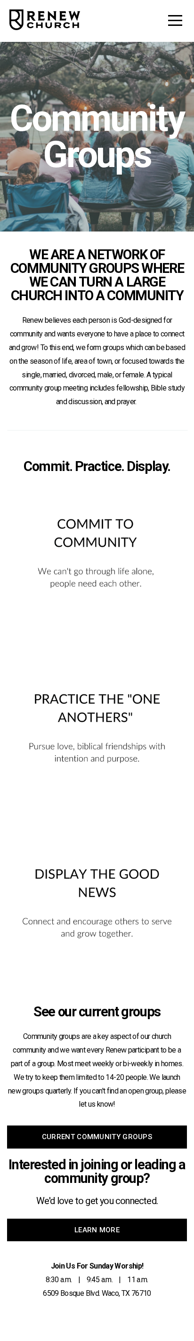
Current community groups (97, 1137)
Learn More (97, 1230)
